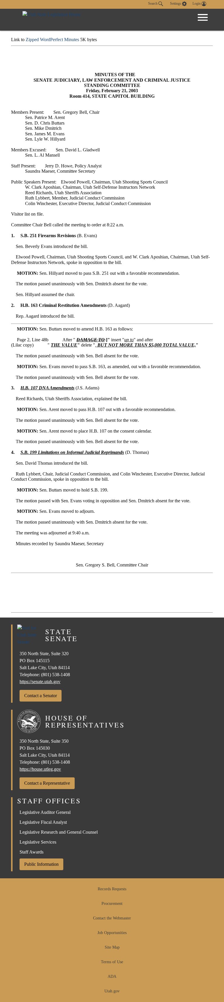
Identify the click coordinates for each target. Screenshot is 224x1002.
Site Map (112, 947)
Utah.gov (112, 991)
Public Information (41, 864)
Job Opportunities (112, 933)
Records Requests (112, 889)
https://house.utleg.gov (40, 769)
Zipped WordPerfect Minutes (52, 39)
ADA (112, 976)
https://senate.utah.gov (40, 681)
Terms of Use (112, 962)
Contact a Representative (47, 783)
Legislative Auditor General (45, 812)
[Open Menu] (203, 17)
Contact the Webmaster (112, 918)
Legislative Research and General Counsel (59, 832)
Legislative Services (38, 842)
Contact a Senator (40, 695)
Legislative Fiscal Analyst (43, 822)
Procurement (112, 903)
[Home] (51, 20)
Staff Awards (31, 851)
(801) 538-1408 (55, 674)
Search (153, 3)
